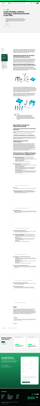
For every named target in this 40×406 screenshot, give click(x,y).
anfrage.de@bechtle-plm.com (7, 366)
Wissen (3, 5)
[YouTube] (38, 394)
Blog (4, 5)
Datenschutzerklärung (31, 376)
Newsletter (3, 55)
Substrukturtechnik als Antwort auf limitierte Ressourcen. (4, 64)
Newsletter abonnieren (31, 397)
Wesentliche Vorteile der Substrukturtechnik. (4, 66)
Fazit (2, 69)
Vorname (23, 361)
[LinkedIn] (36, 394)
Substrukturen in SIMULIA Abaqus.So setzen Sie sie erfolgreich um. (5, 68)
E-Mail (22, 368)
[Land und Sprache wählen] (31, 3)
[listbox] (26, 359)
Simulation (3, 49)
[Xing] (33, 394)
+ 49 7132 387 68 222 (6, 365)
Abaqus (2, 52)
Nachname (31, 361)
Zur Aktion (25, 0)
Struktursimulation (3, 50)
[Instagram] (32, 394)
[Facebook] (34, 394)
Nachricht (23, 370)
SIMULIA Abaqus (27, 95)
